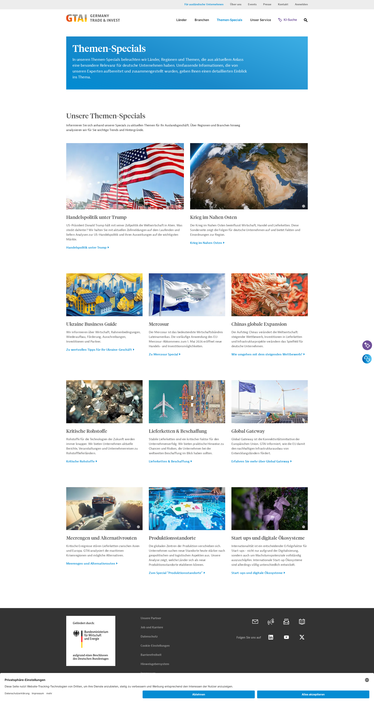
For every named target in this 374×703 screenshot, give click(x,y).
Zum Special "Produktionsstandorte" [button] (176, 573)
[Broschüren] (302, 622)
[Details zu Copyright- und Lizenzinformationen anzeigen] (179, 206)
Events (252, 4)
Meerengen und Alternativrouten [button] (90, 564)
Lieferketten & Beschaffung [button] (169, 461)
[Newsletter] (286, 622)
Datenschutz (149, 636)
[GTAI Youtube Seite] (286, 637)
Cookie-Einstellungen (155, 646)
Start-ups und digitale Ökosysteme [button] (257, 573)
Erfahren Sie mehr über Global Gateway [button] (260, 461)
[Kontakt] (255, 622)
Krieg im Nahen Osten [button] (206, 243)
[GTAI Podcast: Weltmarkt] (271, 622)
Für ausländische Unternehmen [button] (203, 4)
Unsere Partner (151, 618)
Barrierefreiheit (151, 655)
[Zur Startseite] (93, 21)
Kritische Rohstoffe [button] (80, 461)
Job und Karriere (152, 627)
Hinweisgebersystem (155, 664)
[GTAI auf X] (302, 637)
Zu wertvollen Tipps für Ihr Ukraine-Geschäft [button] (99, 350)
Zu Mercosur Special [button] (163, 354)
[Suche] (306, 21)
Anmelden (301, 4)
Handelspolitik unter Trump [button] (86, 248)
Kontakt (283, 4)
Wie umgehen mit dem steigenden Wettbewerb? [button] (266, 354)
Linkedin (271, 637)
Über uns (235, 4)
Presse (267, 4)
